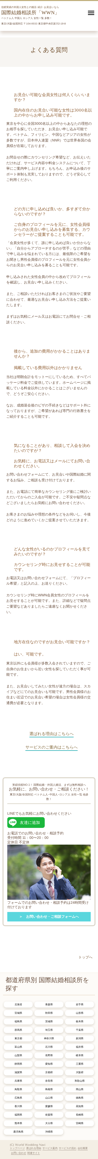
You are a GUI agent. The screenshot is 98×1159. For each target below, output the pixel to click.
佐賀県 (49, 1114)
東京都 (18, 1038)
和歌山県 (80, 1080)
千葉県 (79, 1030)
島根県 (49, 1089)
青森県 (49, 1004)
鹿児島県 (18, 1131)
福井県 (79, 1046)
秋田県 (49, 1013)
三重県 (79, 1063)
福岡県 (18, 1114)
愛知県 (49, 1063)
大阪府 (79, 1072)
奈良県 (49, 1080)
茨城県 (49, 1021)
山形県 (79, 1013)
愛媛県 (49, 1106)
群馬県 (18, 1030)
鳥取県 (18, 1089)
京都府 (49, 1072)
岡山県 (79, 1089)
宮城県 (18, 1013)
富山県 (18, 1046)
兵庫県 (18, 1080)
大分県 (49, 1123)
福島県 (18, 1021)
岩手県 (79, 1004)
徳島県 (79, 1097)
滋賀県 (18, 1072)
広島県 (18, 1097)
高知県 (79, 1106)
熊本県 (18, 1123)
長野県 (49, 1055)
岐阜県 (79, 1055)
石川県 (49, 1046)
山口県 (49, 1097)
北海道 (18, 1004)
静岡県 (18, 1063)
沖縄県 (49, 1131)
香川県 (18, 1106)
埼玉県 (49, 1030)
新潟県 (79, 1038)
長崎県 (79, 1114)
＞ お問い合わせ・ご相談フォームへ (49, 916)
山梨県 (18, 1055)
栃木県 (79, 1021)
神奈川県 (49, 1038)
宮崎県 (79, 1123)
